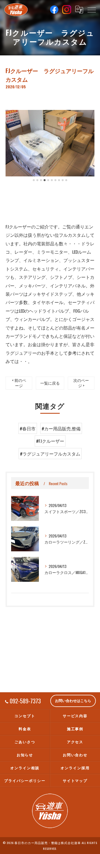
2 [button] (37, 180)
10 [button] (66, 180)
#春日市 (28, 428)
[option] (50, 143)
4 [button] (45, 180)
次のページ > (81, 382)
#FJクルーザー (50, 441)
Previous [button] (11, 145)
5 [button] (48, 180)
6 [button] (52, 180)
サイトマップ (75, 780)
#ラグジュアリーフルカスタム (50, 453)
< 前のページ (19, 382)
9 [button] (63, 180)
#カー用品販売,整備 (61, 428)
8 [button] (59, 180)
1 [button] (34, 180)
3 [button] (41, 180)
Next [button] (88, 145)
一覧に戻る (50, 383)
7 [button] (55, 180)
